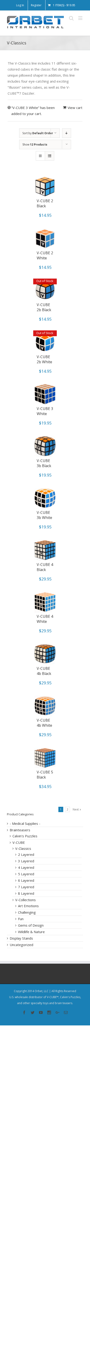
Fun (21, 918)
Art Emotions (28, 905)
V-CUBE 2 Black (45, 203)
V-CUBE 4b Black (44, 671)
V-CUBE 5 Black (45, 775)
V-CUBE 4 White (45, 619)
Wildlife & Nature (31, 931)
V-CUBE (18, 842)
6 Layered (26, 880)
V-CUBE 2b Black (44, 307)
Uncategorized (21, 944)
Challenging (27, 912)
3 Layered (26, 861)
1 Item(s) (64, 5)
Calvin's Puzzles (24, 836)
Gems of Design (31, 925)
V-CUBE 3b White (44, 515)
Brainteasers (20, 830)
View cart (75, 107)
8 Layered (26, 893)
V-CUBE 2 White (45, 255)
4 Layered (26, 867)
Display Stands (21, 938)
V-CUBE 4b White (44, 723)
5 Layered (26, 874)
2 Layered (26, 854)
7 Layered (26, 887)
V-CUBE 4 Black (45, 567)
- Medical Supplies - (25, 823)
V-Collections (25, 899)
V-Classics (23, 848)
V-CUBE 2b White (44, 359)
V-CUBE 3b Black (44, 463)
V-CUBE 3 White (45, 411)
